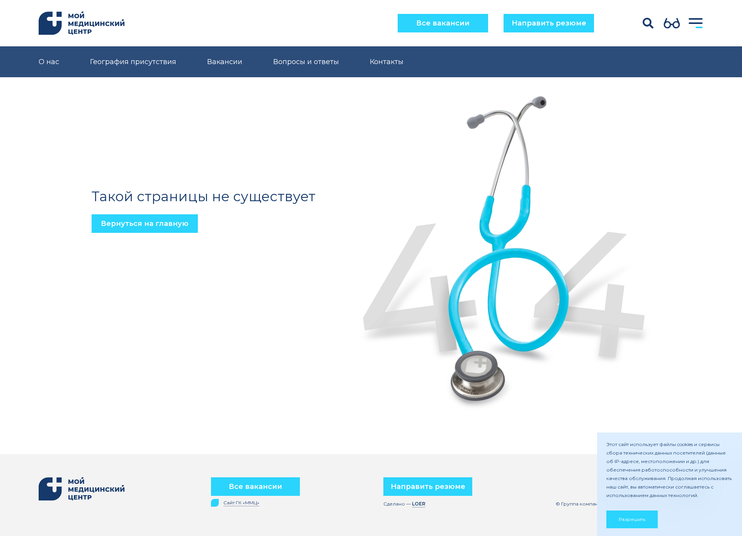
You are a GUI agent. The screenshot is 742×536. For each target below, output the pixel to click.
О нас (49, 62)
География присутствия (133, 62)
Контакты (386, 62)
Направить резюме (549, 23)
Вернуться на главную (145, 223)
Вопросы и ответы (306, 62)
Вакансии (224, 62)
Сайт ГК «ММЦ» (241, 502)
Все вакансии (443, 23)
